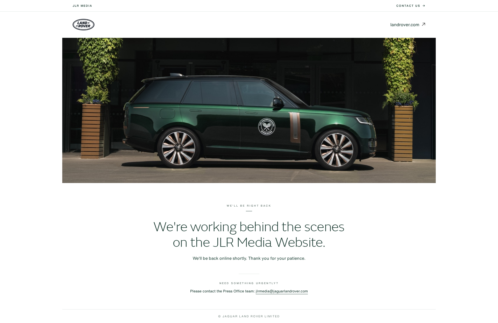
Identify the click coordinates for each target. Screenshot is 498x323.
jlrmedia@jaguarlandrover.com (282, 291)
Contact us (408, 6)
